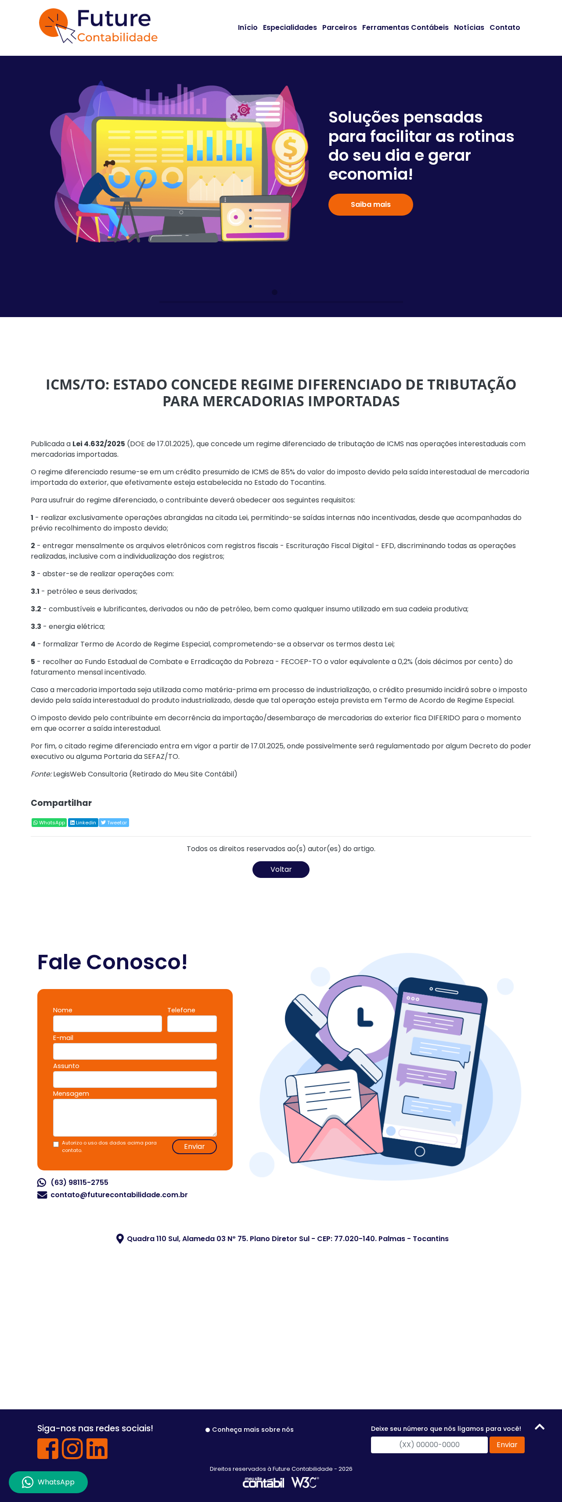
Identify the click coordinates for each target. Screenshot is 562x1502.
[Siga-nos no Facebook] (47, 1455)
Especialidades (290, 27)
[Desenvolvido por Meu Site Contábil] (263, 1482)
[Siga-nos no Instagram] (72, 1455)
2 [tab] (287, 292)
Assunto (66, 1066)
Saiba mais (371, 204)
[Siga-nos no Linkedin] (97, 1455)
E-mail (63, 1037)
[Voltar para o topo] (539, 1428)
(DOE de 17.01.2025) (132, 444)
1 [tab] (274, 292)
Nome (62, 1010)
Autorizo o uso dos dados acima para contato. (109, 1146)
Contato (505, 27)
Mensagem (71, 1093)
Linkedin (85, 822)
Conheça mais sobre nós (253, 1429)
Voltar (281, 869)
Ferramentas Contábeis (405, 27)
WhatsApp (51, 822)
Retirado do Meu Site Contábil (183, 774)
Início (248, 27)
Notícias (469, 27)
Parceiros (339, 27)
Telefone (181, 1010)
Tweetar (116, 822)
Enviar (194, 1146)
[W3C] (305, 1482)
